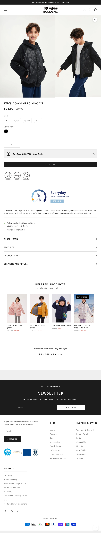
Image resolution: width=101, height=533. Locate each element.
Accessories (55, 442)
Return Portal (82, 434)
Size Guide (80, 454)
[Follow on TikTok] (18, 511)
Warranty (8, 491)
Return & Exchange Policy (15, 483)
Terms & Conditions (12, 487)
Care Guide (81, 450)
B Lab (6, 500)
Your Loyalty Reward (85, 430)
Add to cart (50, 164)
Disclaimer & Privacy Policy (15, 495)
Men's (52, 430)
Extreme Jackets (56, 454)
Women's (53, 434)
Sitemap (79, 458)
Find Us (79, 446)
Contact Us (81, 442)
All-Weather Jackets (58, 458)
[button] (50, 353)
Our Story (8, 475)
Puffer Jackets (55, 450)
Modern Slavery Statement (15, 504)
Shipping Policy (10, 479)
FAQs (78, 438)
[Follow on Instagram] (11, 511)
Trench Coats (55, 446)
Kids (51, 438)
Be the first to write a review (50, 354)
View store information (16, 230)
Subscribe (71, 407)
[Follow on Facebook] (5, 511)
